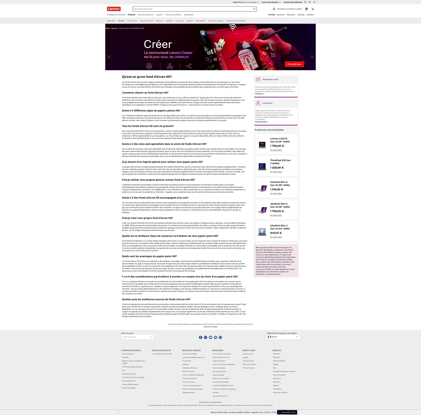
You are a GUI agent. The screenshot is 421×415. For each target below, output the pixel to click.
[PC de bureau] (138, 21)
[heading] (282, 140)
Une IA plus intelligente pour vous (194, 357)
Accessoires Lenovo (189, 382)
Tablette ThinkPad (279, 361)
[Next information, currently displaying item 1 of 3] (312, 57)
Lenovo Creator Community (222, 354)
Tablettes (185, 364)
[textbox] (284, 337)
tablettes (214, 326)
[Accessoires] (185, 21)
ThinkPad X (276, 357)
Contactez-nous (248, 354)
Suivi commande (248, 361)
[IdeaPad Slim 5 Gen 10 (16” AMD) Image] (262, 188)
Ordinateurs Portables (190, 354)
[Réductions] (116, 21)
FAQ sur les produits (249, 364)
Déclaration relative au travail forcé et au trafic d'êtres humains (253, 405)
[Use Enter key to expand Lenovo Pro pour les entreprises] (258, 2)
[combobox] (192, 9)
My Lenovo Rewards (219, 371)
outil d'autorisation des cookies (172, 405)
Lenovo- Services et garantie (192, 385)
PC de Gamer (187, 361)
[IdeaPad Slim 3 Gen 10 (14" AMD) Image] (262, 232)
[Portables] (125, 21)
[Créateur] (314, 14)
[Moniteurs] (164, 21)
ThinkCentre (277, 378)
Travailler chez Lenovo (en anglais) (133, 377)
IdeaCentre (276, 382)
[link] (314, 2)
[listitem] (277, 144)
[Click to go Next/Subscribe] (150, 337)
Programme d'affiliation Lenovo (223, 385)
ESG (123, 370)
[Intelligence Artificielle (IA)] (246, 21)
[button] (305, 2)
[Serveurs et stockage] (224, 21)
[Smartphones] (206, 21)
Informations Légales (129, 374)
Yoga (274, 368)
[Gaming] (305, 14)
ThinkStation (277, 389)
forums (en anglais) (219, 368)
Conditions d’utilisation (190, 405)
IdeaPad (275, 364)
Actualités (125, 357)
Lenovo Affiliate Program (130, 384)
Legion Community (219, 361)
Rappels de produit (189, 392)
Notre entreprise (127, 354)
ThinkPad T (276, 354)
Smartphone (207, 326)
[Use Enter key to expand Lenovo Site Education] (280, 2)
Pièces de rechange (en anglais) (193, 389)
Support (245, 357)
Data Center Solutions (190, 378)
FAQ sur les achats (249, 368)
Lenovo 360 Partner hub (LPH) (162, 354)
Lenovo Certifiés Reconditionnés (193, 375)
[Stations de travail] (154, 21)
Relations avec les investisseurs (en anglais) (133, 362)
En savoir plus (276, 150)
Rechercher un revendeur (221, 378)
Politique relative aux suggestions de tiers (220, 405)
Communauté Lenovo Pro (221, 357)
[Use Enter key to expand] (303, 9)
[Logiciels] (193, 21)
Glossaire (216, 392)
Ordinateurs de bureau (190, 368)
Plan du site (202, 405)
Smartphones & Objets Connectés (284, 371)
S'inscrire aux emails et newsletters (224, 364)
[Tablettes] (173, 21)
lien (186, 324)
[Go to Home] (114, 9)
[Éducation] (296, 14)
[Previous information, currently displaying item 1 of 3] (109, 57)
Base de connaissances (220, 396)
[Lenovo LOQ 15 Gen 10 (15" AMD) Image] (262, 145)
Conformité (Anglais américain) (132, 367)
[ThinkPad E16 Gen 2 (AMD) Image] (262, 167)
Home (107, 28)
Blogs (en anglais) (218, 375)
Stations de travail (188, 371)
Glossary (114, 28)
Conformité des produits (221, 382)
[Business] (285, 14)
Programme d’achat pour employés (224, 389)
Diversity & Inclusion (129, 381)
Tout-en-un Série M (279, 375)
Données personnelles (155, 405)
